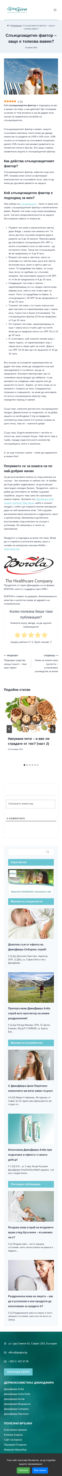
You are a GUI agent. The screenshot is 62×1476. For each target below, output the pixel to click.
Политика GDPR (18, 1372)
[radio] (17, 635)
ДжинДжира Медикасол (17, 1403)
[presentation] (31, 714)
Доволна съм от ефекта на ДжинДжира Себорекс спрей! (27, 947)
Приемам (23, 1470)
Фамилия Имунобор (15, 1449)
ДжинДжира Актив (14, 1399)
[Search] (47, 852)
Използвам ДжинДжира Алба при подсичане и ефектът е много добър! (30, 1154)
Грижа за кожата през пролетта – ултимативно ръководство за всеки (46, 664)
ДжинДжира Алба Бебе (17, 1394)
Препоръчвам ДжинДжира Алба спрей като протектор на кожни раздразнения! (29, 1013)
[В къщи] (8, 26)
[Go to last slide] (9, 729)
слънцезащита (28, 203)
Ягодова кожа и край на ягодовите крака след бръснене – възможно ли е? (31, 1232)
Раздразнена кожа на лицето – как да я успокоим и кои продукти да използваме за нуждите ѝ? (30, 1301)
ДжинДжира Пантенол (16, 1413)
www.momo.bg (11, 549)
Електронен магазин (15, 1429)
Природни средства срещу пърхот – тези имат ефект (15, 662)
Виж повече (40, 1470)
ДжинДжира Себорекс (16, 1408)
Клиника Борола (13, 1434)
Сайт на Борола (13, 1439)
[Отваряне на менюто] (55, 9)
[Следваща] (52, 729)
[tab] (24, 765)
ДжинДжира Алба (14, 1389)
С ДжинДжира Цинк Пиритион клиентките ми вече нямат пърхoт (30, 1088)
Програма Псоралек (15, 1444)
